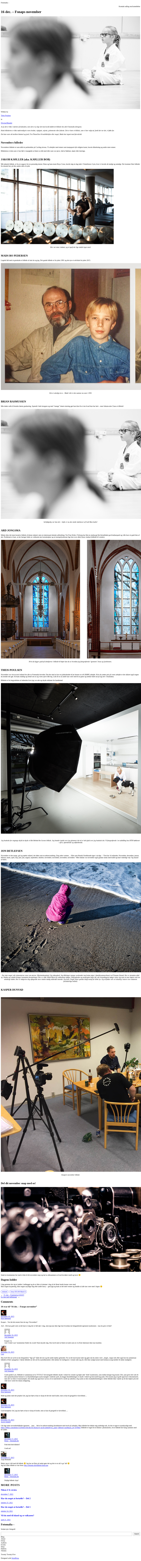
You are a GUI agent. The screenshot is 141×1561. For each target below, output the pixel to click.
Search (136, 1534)
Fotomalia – (5, 3)
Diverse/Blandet (6, 123)
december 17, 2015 (11, 1439)
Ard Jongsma (9, 1337)
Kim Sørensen (6, 1318)
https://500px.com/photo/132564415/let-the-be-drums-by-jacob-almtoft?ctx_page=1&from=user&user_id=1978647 (41, 1428)
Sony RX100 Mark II (18, 1292)
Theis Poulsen (6, 115)
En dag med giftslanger (9, 1297)
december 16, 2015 (7, 1316)
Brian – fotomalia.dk (11, 1441)
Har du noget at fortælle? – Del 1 (16, 1507)
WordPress (15, 1558)
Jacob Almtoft (6, 1422)
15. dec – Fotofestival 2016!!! (14, 1295)
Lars (2, 1354)
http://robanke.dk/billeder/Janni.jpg (36, 1465)
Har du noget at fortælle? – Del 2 (16, 1498)
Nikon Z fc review (9, 1490)
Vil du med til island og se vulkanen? (17, 1515)
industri (4, 1292)
